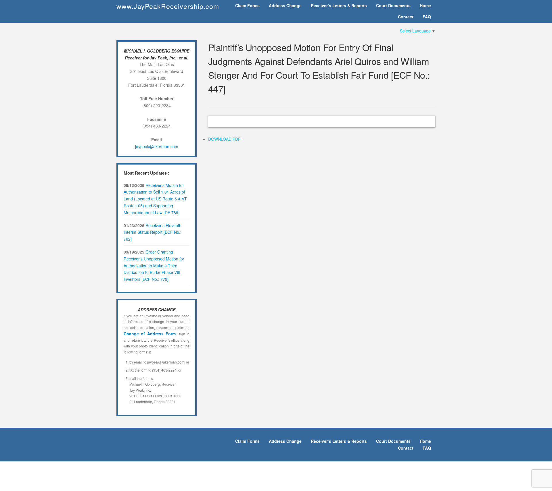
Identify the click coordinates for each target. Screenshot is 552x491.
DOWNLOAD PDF (225, 139)
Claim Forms (247, 5)
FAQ (427, 17)
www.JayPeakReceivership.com (167, 6)
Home (425, 5)
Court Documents (393, 5)
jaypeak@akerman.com (156, 146)
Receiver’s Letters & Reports (339, 5)
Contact (405, 17)
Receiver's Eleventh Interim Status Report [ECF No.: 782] (152, 232)
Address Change (285, 5)
